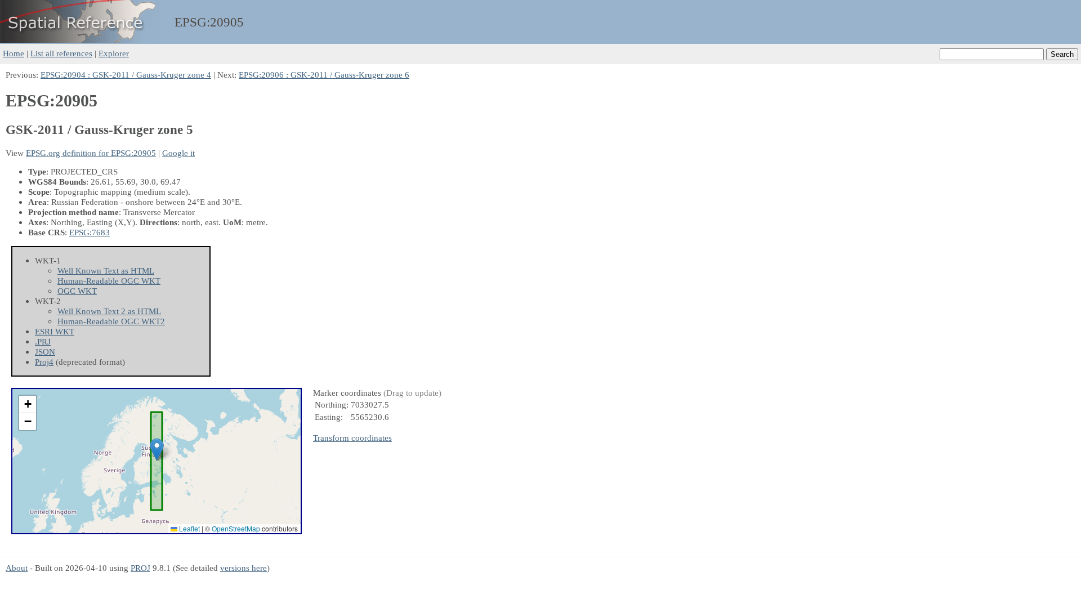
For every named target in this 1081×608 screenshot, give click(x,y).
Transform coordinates (352, 437)
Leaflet (188, 528)
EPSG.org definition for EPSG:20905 (91, 153)
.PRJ (43, 341)
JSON (45, 351)
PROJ (140, 568)
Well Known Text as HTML (105, 270)
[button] (157, 449)
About (17, 568)
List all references (61, 53)
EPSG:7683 (89, 232)
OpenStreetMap (236, 528)
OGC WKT (77, 291)
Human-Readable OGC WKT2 (111, 321)
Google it (178, 153)
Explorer (114, 53)
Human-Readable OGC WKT (108, 280)
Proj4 (44, 361)
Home (13, 53)
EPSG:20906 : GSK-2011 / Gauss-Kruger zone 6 (324, 74)
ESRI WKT (54, 331)
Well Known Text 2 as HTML (109, 311)
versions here (243, 568)
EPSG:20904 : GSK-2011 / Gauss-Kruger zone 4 (126, 74)
